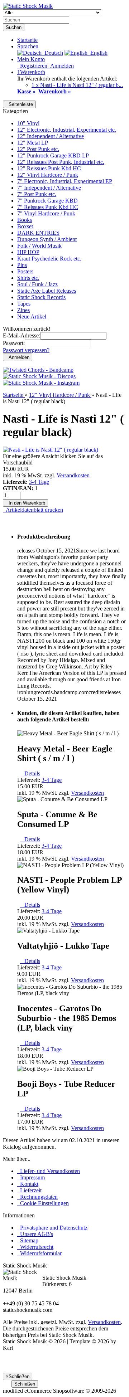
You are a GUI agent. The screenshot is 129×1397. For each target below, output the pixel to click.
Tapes (23, 304)
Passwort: (14, 343)
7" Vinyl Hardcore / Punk (46, 213)
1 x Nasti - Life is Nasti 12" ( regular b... (77, 85)
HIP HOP (28, 252)
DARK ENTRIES (38, 233)
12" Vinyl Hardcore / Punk (47, 175)
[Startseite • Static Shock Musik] (28, 6)
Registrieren (32, 66)
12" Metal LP (32, 143)
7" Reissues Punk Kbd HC (47, 207)
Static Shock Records (41, 297)
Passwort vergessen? (26, 350)
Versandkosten (73, 475)
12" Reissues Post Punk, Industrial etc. (60, 162)
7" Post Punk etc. (36, 194)
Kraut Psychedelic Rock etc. (49, 258)
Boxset (25, 226)
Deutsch (52, 53)
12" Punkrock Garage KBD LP (53, 155)
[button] (27, 46)
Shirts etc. (28, 278)
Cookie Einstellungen (43, 1203)
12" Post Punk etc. (38, 149)
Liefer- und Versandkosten (48, 1171)
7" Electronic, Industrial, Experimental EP (64, 181)
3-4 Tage (39, 482)
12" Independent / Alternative (50, 136)
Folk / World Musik (39, 246)
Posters (25, 271)
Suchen (14, 27)
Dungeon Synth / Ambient (47, 239)
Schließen (24, 1384)
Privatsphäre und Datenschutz (52, 1228)
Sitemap (27, 1240)
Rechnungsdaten (37, 1197)
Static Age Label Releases (46, 291)
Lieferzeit (29, 1190)
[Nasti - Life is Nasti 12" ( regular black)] (50, 450)
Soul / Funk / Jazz (37, 284)
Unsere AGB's (35, 1234)
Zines (23, 310)
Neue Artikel (31, 316)
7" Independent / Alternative (49, 188)
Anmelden (60, 66)
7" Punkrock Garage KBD (47, 201)
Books (24, 220)
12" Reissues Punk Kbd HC (49, 168)
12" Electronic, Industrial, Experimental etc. (66, 130)
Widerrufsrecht (35, 1247)
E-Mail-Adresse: (21, 335)
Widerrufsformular (39, 1253)
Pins (22, 265)
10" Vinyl (28, 123)
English (97, 53)
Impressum (31, 1177)
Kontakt (27, 1184)
